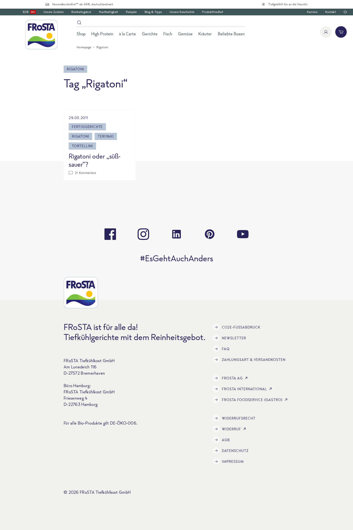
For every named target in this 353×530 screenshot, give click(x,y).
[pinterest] (209, 234)
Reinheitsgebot (81, 12)
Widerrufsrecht (239, 418)
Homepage (84, 47)
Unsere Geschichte (182, 12)
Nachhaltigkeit (108, 12)
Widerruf (231, 429)
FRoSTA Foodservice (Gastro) (252, 399)
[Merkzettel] (345, 12)
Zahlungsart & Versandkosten (254, 359)
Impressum (233, 461)
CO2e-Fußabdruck (241, 327)
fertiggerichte (87, 126)
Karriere (312, 12)
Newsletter (234, 338)
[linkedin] (176, 234)
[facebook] (110, 234)
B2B (29, 12)
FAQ (226, 349)
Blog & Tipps (153, 12)
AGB (226, 440)
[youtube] (243, 234)
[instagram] (143, 234)
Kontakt (330, 12)
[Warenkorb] (341, 32)
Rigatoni (80, 136)
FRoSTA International (244, 389)
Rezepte (131, 12)
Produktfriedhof (212, 12)
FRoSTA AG (232, 378)
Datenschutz (235, 450)
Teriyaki (106, 136)
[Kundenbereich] (326, 32)
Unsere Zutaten (53, 12)
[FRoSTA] (41, 34)
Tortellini (82, 146)
